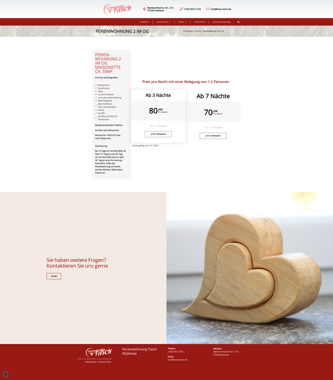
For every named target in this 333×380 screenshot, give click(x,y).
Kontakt (54, 276)
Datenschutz (105, 361)
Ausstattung (162, 22)
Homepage (188, 31)
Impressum (91, 361)
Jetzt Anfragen (213, 136)
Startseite (144, 22)
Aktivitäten (200, 22)
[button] (238, 22)
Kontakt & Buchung (222, 22)
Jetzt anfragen (158, 134)
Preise (181, 22)
